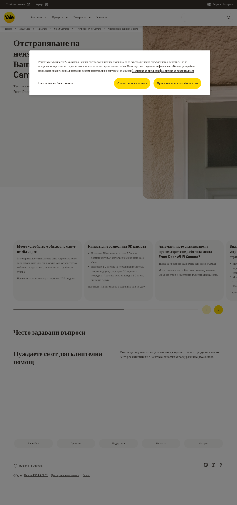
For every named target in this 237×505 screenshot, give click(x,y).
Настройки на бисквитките (55, 83)
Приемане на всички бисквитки (177, 83)
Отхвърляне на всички (132, 83)
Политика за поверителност (177, 70)
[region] (119, 72)
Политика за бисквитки (146, 70)
